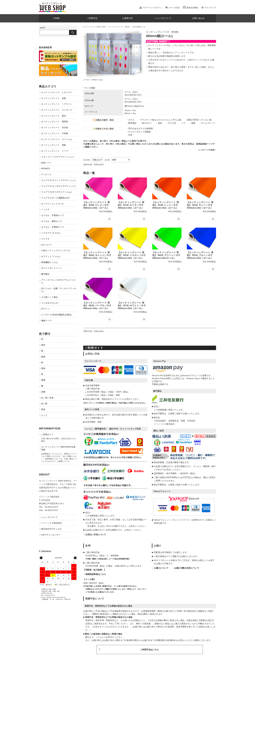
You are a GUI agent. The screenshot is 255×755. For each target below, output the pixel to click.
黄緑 (43, 357)
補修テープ (46, 320)
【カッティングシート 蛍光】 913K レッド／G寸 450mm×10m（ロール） (165, 205)
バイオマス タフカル (50, 233)
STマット (45, 309)
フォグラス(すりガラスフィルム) (56, 192)
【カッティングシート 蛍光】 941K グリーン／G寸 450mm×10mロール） (166, 255)
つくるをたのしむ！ (50, 303)
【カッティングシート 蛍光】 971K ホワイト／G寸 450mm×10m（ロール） (132, 305)
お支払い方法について (95, 534)
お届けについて (161, 568)
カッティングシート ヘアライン (56, 104)
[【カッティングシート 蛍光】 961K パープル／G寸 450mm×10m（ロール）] (97, 289)
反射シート (46, 163)
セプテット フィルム (50, 256)
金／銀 (44, 403)
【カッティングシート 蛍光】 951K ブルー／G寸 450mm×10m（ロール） (200, 255)
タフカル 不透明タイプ (52, 215)
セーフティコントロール (52, 204)
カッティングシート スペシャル (56, 139)
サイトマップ (210, 7)
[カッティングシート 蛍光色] (97, 188)
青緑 (43, 368)
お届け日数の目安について (186, 568)
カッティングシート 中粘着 (54, 133)
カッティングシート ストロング (56, 110)
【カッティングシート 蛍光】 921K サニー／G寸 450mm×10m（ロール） (200, 205)
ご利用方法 (92, 18)
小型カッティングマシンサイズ (55, 250)
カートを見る (174, 7)
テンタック (46, 174)
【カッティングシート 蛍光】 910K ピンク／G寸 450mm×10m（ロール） (96, 205)
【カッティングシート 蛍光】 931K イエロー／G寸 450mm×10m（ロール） (132, 255)
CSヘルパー (46, 245)
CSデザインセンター (51, 535)
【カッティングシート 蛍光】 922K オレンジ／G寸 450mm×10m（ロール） (97, 255)
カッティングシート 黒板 (53, 145)
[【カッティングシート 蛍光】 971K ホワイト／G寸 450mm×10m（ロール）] (132, 289)
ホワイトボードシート (51, 268)
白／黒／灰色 (47, 398)
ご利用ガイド (47, 434)
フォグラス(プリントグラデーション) (58, 180)
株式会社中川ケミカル (51, 529)
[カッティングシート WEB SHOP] (52, 3)
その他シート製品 (49, 297)
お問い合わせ (198, 18)
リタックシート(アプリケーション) (57, 157)
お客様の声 (127, 18)
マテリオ (45, 239)
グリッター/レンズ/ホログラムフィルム (58, 281)
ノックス (45, 209)
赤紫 (43, 392)
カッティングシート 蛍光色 (119, 27)
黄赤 (43, 345)
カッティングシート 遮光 (53, 116)
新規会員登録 (192, 7)
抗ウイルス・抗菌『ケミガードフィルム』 (58, 289)
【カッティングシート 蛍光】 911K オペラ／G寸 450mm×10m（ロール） (131, 205)
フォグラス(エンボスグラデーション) (58, 186)
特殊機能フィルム (49, 262)
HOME (57, 18)
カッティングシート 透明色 (54, 121)
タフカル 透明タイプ (51, 221)
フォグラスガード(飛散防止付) (55, 198)
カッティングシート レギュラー (56, 92)
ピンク (44, 415)
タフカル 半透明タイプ (52, 227)
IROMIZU (45, 168)
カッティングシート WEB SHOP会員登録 (58, 448)
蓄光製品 (45, 274)
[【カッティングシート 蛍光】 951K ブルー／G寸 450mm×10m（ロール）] (201, 239)
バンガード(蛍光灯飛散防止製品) (56, 314)
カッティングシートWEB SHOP (94, 27)
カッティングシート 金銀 (53, 98)
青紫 (43, 380)
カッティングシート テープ (54, 151)
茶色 (43, 409)
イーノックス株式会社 (51, 523)
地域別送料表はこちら (95, 574)
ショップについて (163, 18)
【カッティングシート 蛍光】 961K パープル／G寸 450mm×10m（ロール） (97, 305)
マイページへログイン (152, 7)
